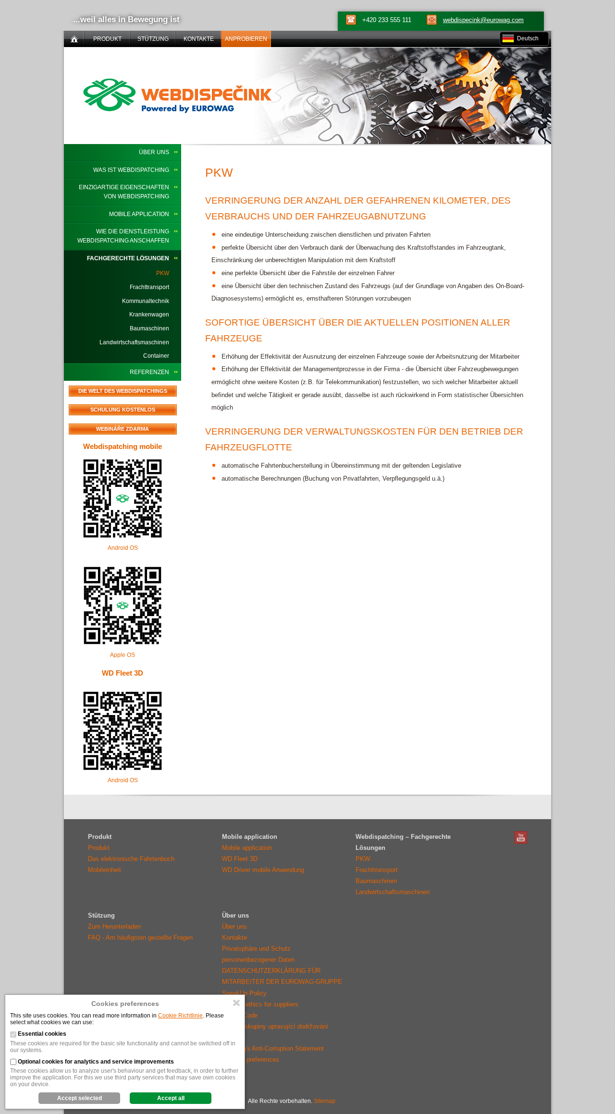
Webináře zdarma (122, 429)
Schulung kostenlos (122, 409)
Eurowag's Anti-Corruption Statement (273, 1048)
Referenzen (149, 372)
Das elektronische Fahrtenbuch (131, 858)
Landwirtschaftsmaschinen (134, 342)
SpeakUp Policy (244, 993)
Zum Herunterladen (114, 926)
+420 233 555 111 (386, 20)
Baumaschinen (149, 328)
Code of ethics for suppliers (260, 1004)
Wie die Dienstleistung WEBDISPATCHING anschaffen (123, 236)
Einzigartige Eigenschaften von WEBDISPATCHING (124, 192)
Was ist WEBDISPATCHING (131, 170)
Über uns (154, 152)
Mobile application (139, 214)
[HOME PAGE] (74, 39)
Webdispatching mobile (122, 446)
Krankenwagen (149, 314)
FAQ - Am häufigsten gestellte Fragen (140, 937)
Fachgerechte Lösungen (128, 258)
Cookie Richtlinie (180, 1015)
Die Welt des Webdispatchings (122, 391)
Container (156, 355)
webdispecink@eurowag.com (483, 20)
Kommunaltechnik (145, 301)
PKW (162, 273)
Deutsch (528, 38)
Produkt (99, 847)
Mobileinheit (104, 869)
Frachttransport (149, 287)
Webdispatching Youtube (521, 837)
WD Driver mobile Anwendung (263, 869)
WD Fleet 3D (122, 673)
